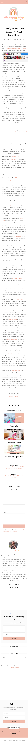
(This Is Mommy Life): (12, 339)
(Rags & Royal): (13, 159)
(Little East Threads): (18, 299)
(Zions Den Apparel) (14, 180)
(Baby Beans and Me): (17, 370)
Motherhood (19, 38)
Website (4, 519)
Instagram (11, 396)
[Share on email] (18, 405)
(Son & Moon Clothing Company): (17, 184)
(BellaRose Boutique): (17, 278)
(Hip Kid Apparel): (17, 236)
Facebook (17, 396)
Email (4, 512)
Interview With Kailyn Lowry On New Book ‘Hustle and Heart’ (14, 457)
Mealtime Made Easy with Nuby (14, 442)
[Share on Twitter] (12, 405)
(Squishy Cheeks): (13, 319)
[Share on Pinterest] (15, 405)
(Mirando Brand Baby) (20, 177)
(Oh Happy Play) (15, 156)
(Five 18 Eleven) (13, 205)
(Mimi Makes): (18, 264)
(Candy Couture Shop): (13, 354)
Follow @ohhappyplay (14, 667)
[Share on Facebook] (9, 405)
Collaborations (12, 649)
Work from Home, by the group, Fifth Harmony (15, 48)
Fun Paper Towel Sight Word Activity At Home (14, 425)
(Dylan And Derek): (14, 289)
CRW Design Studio (20, 740)
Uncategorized (7, 39)
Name (4, 506)
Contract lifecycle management (9, 91)
